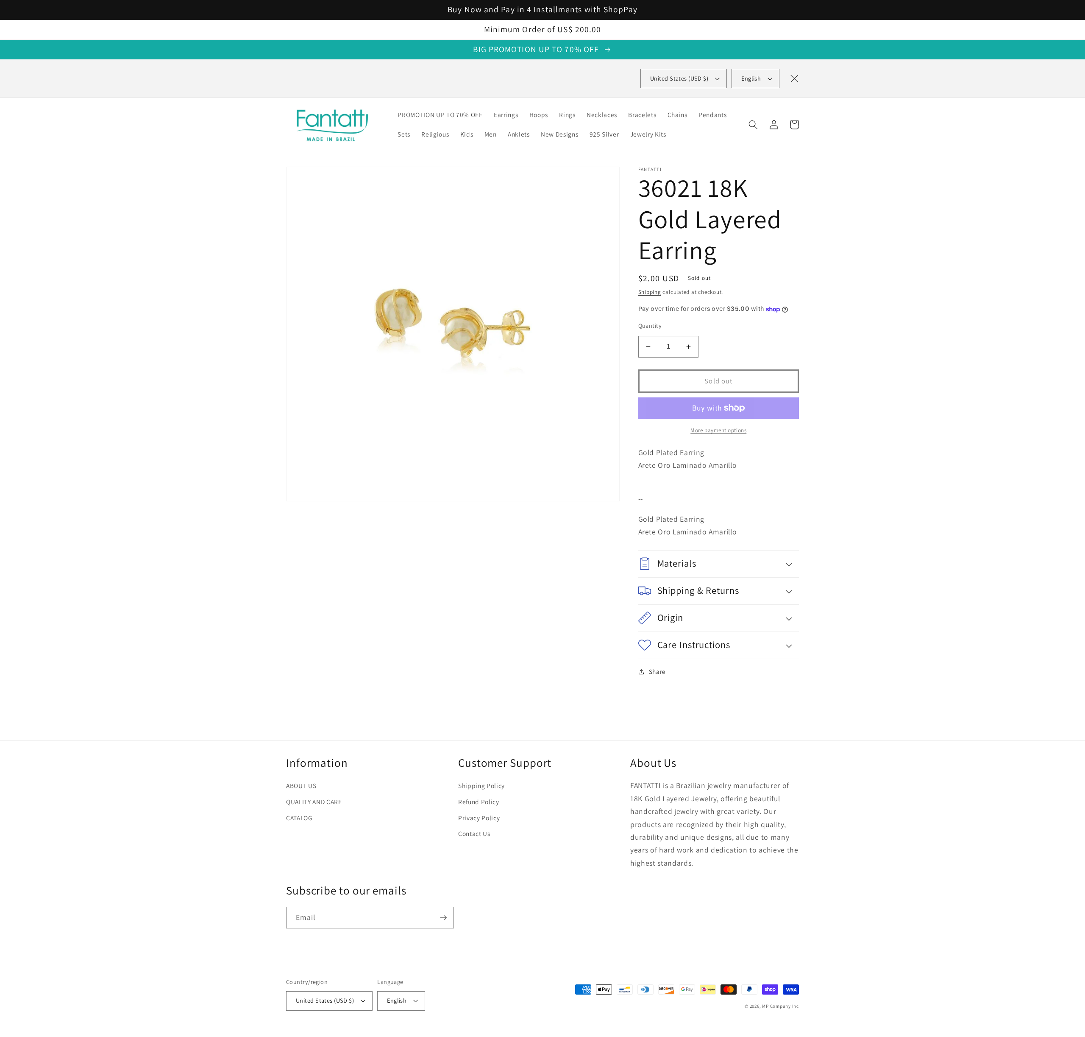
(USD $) (679, 78)
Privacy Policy (479, 817)
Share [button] (657, 671)
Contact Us (474, 833)
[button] (753, 125)
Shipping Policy (481, 785)
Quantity (650, 325)
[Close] (794, 78)
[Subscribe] (443, 918)
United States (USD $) (325, 1000)
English (751, 78)
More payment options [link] (718, 430)
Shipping (649, 292)
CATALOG (299, 817)
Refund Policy (478, 801)
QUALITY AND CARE (314, 801)
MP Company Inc (780, 1006)
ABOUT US (301, 785)
